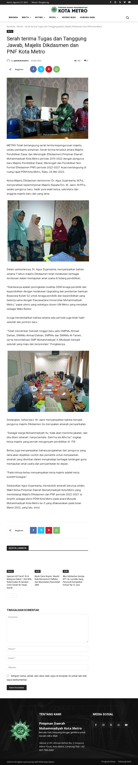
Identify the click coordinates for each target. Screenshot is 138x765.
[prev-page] (9, 596)
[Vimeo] (125, 2)
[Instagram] (115, 2)
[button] (127, 17)
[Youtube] (129, 2)
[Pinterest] (48, 69)
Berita (20, 26)
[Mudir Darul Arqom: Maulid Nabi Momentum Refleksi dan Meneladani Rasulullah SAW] (47, 564)
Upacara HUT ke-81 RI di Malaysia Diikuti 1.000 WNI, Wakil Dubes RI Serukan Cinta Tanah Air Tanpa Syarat (19, 582)
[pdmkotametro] (9, 60)
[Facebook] (111, 2)
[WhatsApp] (56, 69)
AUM (38, 571)
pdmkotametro (21, 60)
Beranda (11, 26)
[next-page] (14, 596)
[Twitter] (120, 2)
